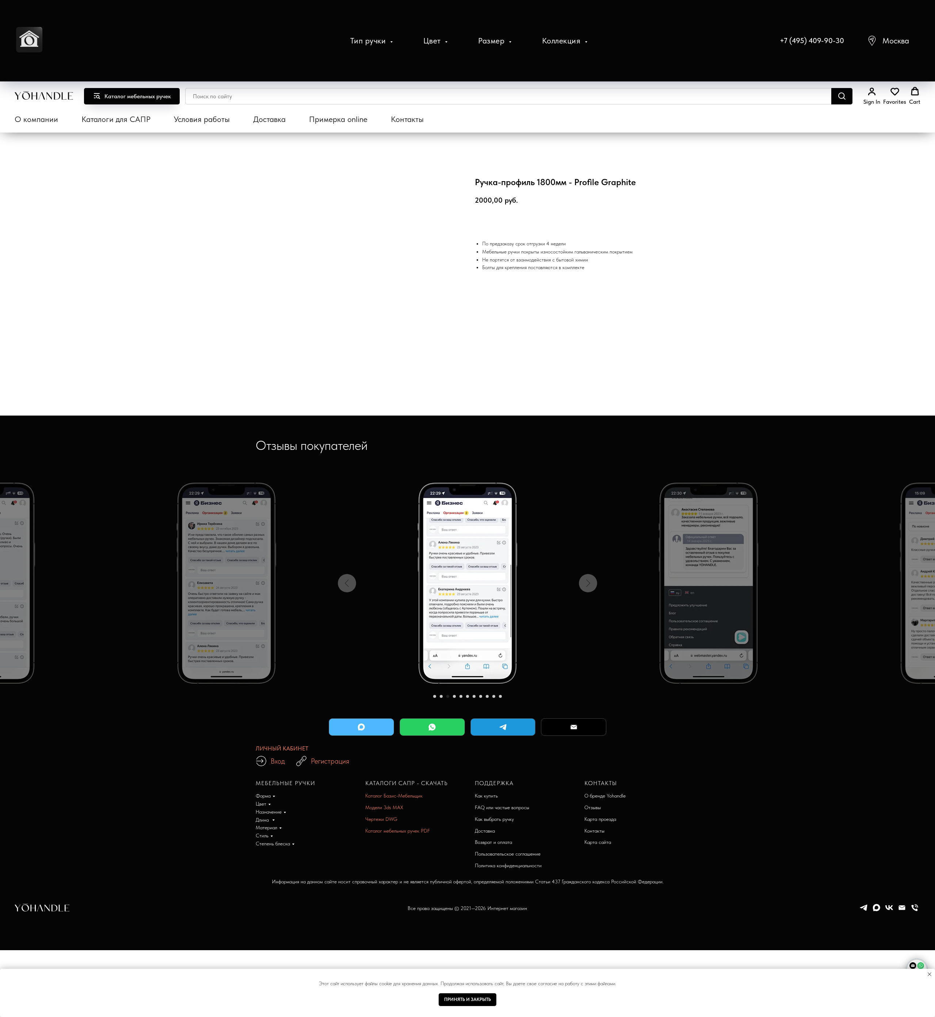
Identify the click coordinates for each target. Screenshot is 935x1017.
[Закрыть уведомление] (929, 974)
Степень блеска (273, 843)
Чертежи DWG (381, 819)
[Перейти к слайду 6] (467, 696)
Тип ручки (369, 40)
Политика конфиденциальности (508, 865)
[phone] (914, 910)
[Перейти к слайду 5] (460, 696)
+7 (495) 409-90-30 (812, 40)
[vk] (889, 910)
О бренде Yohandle (605, 796)
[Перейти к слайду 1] (434, 696)
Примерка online (338, 119)
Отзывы (592, 807)
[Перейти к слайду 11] (500, 696)
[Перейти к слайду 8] (480, 696)
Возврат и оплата (493, 842)
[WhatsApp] (432, 727)
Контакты (407, 119)
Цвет (433, 40)
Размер (492, 40)
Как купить (486, 796)
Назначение (269, 812)
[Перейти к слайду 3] (447, 696)
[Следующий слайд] (588, 583)
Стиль (262, 835)
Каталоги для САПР (115, 119)
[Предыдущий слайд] (346, 583)
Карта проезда (600, 819)
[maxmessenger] (876, 910)
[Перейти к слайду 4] (454, 696)
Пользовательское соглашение (508, 854)
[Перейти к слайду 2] (441, 696)
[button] (887, 40)
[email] (902, 910)
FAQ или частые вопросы (502, 807)
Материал (266, 827)
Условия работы (202, 119)
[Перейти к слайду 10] (493, 696)
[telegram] (863, 910)
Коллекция (562, 40)
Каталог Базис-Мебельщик (394, 796)
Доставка (269, 119)
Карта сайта (597, 842)
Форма (263, 796)
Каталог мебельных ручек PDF (397, 831)
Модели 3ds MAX (384, 807)
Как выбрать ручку (494, 819)
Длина (263, 820)
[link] (871, 96)
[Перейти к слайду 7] (474, 696)
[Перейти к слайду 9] (487, 696)
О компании (36, 119)
